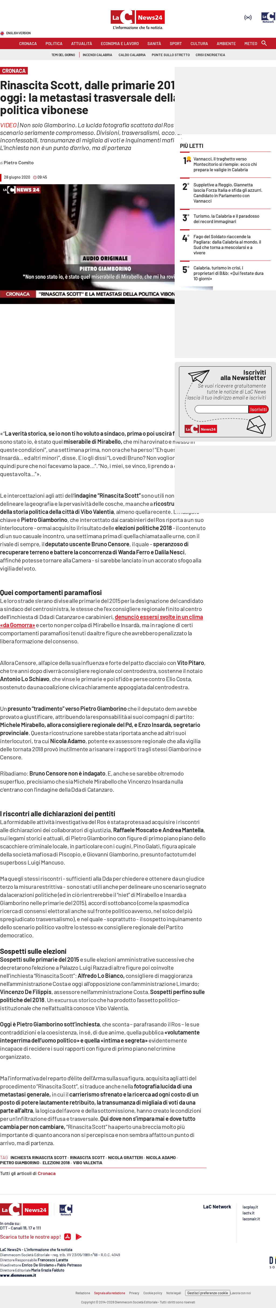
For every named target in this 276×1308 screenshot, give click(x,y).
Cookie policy (152, 1293)
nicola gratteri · (126, 1157)
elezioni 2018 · (57, 1162)
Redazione (82, 1293)
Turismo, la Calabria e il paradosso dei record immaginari (226, 218)
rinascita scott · (88, 1157)
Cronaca (47, 1173)
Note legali (173, 1293)
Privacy (134, 1293)
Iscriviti (258, 409)
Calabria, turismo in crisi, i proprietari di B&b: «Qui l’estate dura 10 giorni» (229, 273)
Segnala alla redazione (109, 1293)
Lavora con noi (240, 1293)
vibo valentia (87, 1162)
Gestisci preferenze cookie (207, 1293)
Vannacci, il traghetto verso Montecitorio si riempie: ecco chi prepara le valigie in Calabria (225, 164)
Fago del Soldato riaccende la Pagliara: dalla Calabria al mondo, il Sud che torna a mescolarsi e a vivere (227, 244)
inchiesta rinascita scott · (40, 1157)
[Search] (264, 43)
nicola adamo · (162, 1157)
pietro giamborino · (20, 1162)
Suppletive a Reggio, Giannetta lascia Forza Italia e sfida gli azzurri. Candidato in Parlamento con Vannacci (228, 192)
